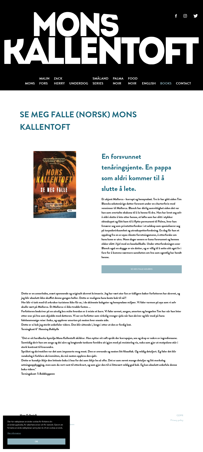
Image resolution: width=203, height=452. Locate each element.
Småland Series (100, 81)
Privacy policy (176, 420)
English (149, 83)
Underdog (78, 83)
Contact (183, 83)
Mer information (14, 433)
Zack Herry (59, 81)
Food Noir (132, 81)
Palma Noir (118, 81)
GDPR (180, 415)
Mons (30, 83)
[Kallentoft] (101, 39)
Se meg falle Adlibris (141, 269)
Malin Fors (44, 81)
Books (165, 83)
